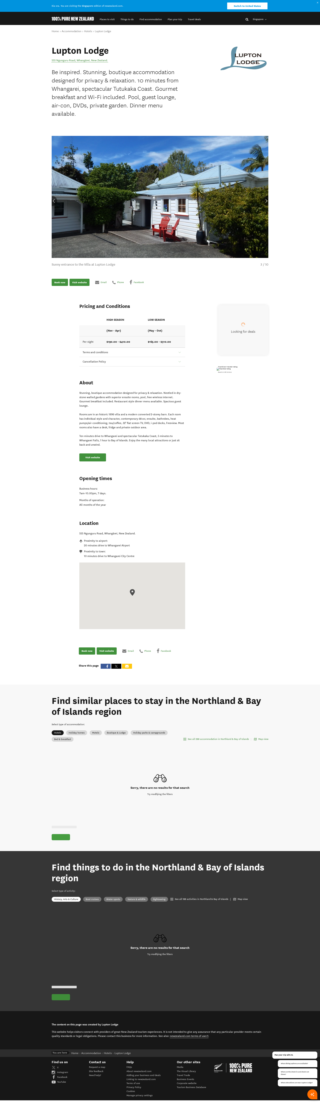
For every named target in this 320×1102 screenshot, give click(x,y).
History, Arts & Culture (66, 899)
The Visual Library (186, 1071)
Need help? (95, 1075)
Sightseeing (159, 899)
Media (180, 1067)
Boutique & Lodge (116, 732)
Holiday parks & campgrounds (149, 732)
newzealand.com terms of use (189, 1036)
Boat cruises (92, 899)
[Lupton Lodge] (243, 58)
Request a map (97, 1067)
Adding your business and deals (143, 1075)
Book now (59, 282)
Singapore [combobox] (258, 19)
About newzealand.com (139, 1071)
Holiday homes (77, 732)
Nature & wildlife (137, 899)
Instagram (62, 1072)
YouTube (61, 1082)
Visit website (79, 282)
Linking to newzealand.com (141, 1079)
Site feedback (96, 1071)
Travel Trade (183, 1075)
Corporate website (186, 1083)
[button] (107, 19)
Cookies (130, 1091)
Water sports (113, 899)
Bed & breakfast (62, 739)
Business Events (185, 1079)
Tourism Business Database (191, 1087)
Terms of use (133, 1083)
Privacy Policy (133, 1087)
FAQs (129, 1067)
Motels (95, 732)
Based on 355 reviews (225, 372)
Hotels (57, 732)
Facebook (61, 1077)
